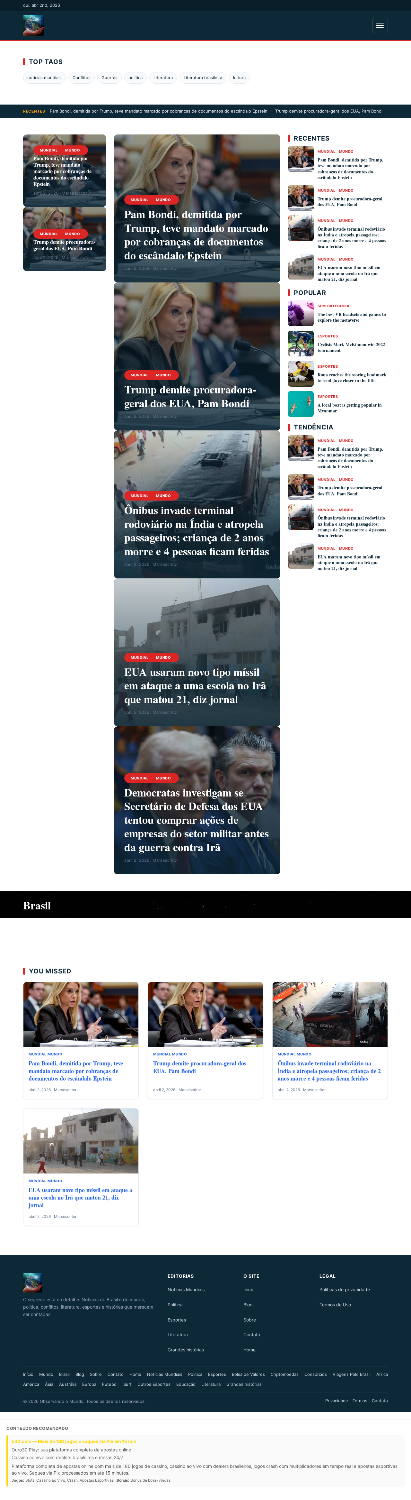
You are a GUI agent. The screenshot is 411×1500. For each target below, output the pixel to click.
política (135, 77)
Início (248, 1289)
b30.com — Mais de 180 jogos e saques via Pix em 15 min (74, 1441)
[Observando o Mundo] (91, 1283)
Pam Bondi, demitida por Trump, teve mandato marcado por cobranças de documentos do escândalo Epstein (158, 111)
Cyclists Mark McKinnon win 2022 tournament (351, 347)
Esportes (328, 336)
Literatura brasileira (203, 77)
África (382, 1374)
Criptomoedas (285, 1374)
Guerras (109, 77)
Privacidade (336, 1400)
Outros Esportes (154, 1384)
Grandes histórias (186, 1349)
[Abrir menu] (380, 25)
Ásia (49, 1384)
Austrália (67, 1384)
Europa (89, 1384)
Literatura (163, 77)
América (31, 1384)
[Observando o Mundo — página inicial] (33, 25)
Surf (127, 1384)
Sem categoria (334, 306)
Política (175, 1304)
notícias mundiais (44, 77)
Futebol (110, 1384)
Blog (248, 1304)
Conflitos (82, 77)
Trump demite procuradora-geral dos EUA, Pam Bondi (328, 111)
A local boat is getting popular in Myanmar (350, 407)
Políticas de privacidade (344, 1289)
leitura (239, 77)
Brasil (64, 1374)
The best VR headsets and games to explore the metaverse (352, 317)
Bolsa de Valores (248, 1374)
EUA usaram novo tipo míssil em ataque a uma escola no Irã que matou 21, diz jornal (195, 685)
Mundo (72, 150)
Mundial (49, 150)
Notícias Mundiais (186, 1289)
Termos (360, 1400)
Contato (251, 1334)
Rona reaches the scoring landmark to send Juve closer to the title (352, 377)
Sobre (249, 1319)
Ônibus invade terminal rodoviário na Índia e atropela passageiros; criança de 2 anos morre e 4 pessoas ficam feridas (196, 530)
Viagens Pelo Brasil (352, 1374)
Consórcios (315, 1374)
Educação (186, 1384)
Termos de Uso (335, 1304)
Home (249, 1349)
